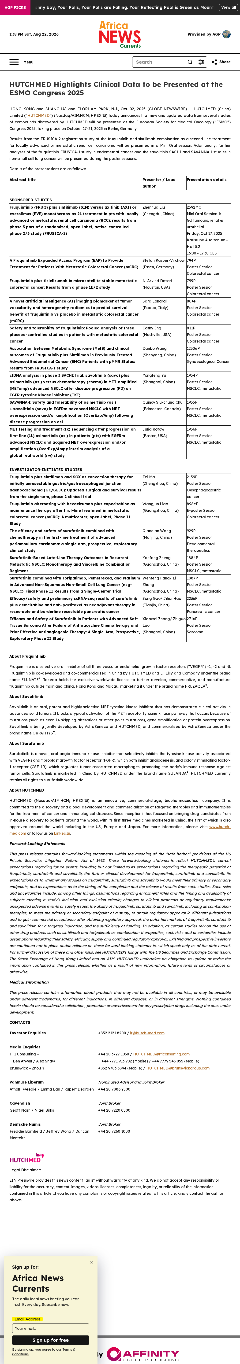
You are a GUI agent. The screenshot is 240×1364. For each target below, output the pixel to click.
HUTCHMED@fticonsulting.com (161, 1054)
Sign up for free (51, 1340)
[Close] (91, 1262)
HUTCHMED (38, 115)
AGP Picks (15, 7)
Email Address (27, 1319)
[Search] (190, 62)
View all (228, 7)
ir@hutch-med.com (147, 1033)
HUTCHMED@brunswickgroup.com (178, 1068)
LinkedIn (62, 833)
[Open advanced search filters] (201, 62)
